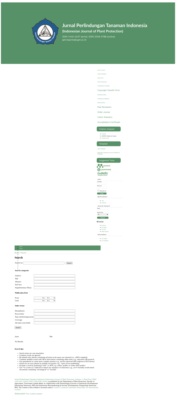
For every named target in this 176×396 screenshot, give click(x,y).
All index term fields (22, 323)
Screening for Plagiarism (103, 98)
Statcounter (20, 393)
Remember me (103, 191)
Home (21, 246)
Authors (18, 276)
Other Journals (105, 231)
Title (16, 279)
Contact (21, 267)
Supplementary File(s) (23, 288)
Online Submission (102, 82)
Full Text (18, 285)
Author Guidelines (101, 74)
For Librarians (105, 240)
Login (21, 250)
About (21, 248)
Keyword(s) (19, 314)
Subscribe (104, 202)
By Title (104, 229)
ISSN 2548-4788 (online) (38, 381)
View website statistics (34, 394)
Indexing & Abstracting (25, 265)
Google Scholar (105, 138)
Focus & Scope (101, 70)
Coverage (18, 320)
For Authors (104, 238)
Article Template (101, 148)
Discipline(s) (19, 311)
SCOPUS (104, 134)
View (103, 200)
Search (21, 254)
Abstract (18, 282)
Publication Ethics (101, 94)
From (17, 298)
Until (17, 301)
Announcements (23, 261)
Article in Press (23, 269)
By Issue (104, 225)
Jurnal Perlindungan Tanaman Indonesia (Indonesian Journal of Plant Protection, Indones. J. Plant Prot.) (54, 379)
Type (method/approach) (24, 317)
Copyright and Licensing (103, 85)
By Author (104, 227)
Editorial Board (101, 102)
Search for (19, 263)
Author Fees (100, 78)
